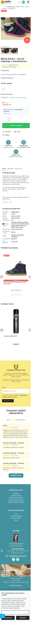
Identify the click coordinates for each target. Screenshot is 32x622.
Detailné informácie (7, 78)
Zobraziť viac (16, 475)
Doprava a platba (16, 495)
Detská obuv (15, 212)
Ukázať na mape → (16, 585)
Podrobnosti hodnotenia (9, 67)
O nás (16, 513)
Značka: (5, 70)
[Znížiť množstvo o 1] (9, 121)
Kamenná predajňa (16, 516)
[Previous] (1, 277)
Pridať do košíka (16, 125)
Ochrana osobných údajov (16, 500)
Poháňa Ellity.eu (6, 113)
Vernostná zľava (16, 518)
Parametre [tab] (10, 168)
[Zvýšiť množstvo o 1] (9, 119)
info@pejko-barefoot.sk (17, 556)
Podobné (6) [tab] (18, 168)
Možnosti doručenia (7, 94)
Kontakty (16, 493)
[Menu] (28, 2)
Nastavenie (15, 612)
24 (12, 294)
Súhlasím (23, 618)
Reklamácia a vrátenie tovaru (16, 502)
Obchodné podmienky (16, 497)
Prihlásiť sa (7, 401)
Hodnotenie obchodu (16, 411)
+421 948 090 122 (18, 549)
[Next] (30, 277)
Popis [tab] (4, 168)
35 (19, 294)
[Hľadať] (19, 2)
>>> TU (16, 608)
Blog (16, 520)
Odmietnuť (8, 618)
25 (16, 294)
